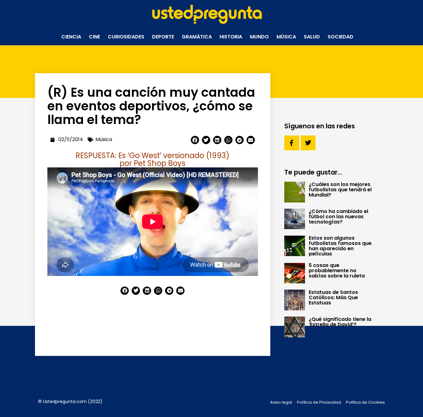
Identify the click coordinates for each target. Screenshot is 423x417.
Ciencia (71, 36)
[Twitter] (308, 142)
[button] (195, 140)
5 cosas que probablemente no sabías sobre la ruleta (337, 270)
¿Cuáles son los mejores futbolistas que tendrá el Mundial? (340, 189)
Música (286, 36)
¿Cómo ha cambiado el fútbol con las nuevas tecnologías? (338, 216)
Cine (94, 36)
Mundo (259, 36)
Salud (312, 36)
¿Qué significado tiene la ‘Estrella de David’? (340, 322)
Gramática (197, 36)
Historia (231, 36)
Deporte (163, 36)
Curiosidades (126, 36)
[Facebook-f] (291, 142)
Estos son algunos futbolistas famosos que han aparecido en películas (340, 245)
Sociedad (340, 36)
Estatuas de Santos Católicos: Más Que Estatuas (333, 297)
